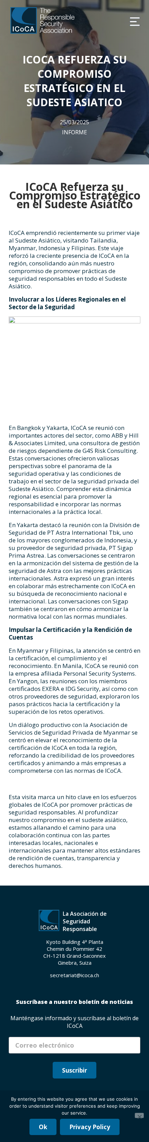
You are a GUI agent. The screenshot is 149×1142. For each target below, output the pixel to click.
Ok (43, 1127)
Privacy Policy (89, 1127)
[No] (139, 1115)
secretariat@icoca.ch (74, 975)
